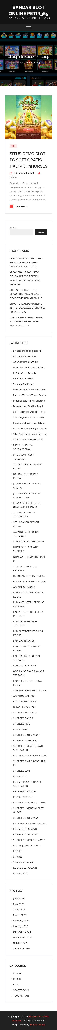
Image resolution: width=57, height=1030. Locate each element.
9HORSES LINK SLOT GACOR (29, 840)
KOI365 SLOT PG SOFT (25, 834)
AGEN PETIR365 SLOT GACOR (29, 690)
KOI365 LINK (20, 873)
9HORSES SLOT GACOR (26, 734)
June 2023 (18, 898)
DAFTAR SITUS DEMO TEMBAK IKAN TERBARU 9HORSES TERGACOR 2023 (27, 321)
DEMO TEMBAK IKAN (24, 707)
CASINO (17, 973)
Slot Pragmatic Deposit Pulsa (29, 411)
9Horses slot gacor (23, 862)
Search (13, 227)
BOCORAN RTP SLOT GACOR (29, 581)
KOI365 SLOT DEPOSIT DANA (29, 802)
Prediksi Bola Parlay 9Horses (29, 400)
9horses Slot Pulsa (23, 384)
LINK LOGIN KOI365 (24, 640)
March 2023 (19, 915)
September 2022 (22, 948)
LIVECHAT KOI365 (23, 378)
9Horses (17, 856)
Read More (21, 206)
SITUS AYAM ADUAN (25, 701)
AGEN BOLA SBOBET (25, 696)
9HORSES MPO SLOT (24, 791)
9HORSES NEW (21, 723)
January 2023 (20, 926)
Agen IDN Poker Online (25, 361)
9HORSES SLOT (21, 770)
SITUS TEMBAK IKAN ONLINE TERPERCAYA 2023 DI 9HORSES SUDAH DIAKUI (27, 307)
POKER (17, 979)
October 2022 (20, 942)
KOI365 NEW (20, 729)
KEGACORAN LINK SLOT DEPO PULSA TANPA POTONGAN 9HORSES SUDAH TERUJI (26, 262)
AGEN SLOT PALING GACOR (28, 541)
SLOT (13, 146)
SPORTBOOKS (21, 990)
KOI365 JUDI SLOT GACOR (27, 845)
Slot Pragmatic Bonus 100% (28, 417)
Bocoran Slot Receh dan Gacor (29, 389)
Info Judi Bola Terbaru (25, 356)
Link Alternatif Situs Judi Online (30, 428)
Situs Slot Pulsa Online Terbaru (30, 433)
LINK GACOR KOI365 (24, 665)
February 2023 (21, 920)
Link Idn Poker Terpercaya (27, 350)
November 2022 (22, 937)
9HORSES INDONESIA (25, 712)
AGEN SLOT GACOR (24, 587)
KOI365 (17, 851)
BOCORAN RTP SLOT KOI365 (29, 575)
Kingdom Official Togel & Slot (29, 422)
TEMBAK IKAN (21, 995)
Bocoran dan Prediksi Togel (28, 406)
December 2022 (22, 931)
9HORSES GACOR (23, 718)
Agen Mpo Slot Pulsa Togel (27, 439)
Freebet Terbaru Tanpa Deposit (30, 395)
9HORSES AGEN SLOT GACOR (29, 823)
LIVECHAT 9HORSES (24, 372)
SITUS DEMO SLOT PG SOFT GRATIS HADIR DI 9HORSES (28, 160)
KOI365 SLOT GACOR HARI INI (29, 755)
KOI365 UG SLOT (22, 797)
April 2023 (19, 909)
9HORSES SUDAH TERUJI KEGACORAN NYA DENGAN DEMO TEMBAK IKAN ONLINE (26, 294)
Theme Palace (37, 1024)
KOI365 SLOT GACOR (25, 740)
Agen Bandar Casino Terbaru (29, 367)
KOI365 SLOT (20, 776)
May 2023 (18, 903)
